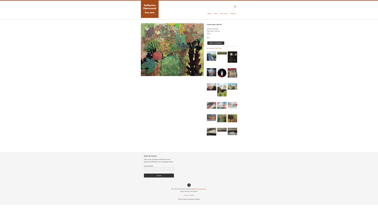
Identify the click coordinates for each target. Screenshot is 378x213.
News (216, 13)
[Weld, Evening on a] (211, 90)
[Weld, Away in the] (222, 96)
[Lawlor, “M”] (222, 77)
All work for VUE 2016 (214, 48)
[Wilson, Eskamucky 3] (211, 60)
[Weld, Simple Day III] (211, 108)
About (209, 13)
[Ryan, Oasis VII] (222, 122)
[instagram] (235, 6)
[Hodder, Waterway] (232, 134)
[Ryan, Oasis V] (232, 122)
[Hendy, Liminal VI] (232, 77)
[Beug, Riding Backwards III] (211, 120)
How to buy (224, 13)
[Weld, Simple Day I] (232, 108)
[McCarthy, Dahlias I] (232, 62)
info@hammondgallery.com (198, 189)
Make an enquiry (215, 43)
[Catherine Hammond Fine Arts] (150, 15)
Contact (233, 13)
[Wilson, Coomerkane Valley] (222, 54)
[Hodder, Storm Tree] (222, 131)
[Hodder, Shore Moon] (211, 135)
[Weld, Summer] (232, 89)
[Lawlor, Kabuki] (211, 76)
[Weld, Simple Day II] (222, 108)
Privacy (186, 195)
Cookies (191, 195)
